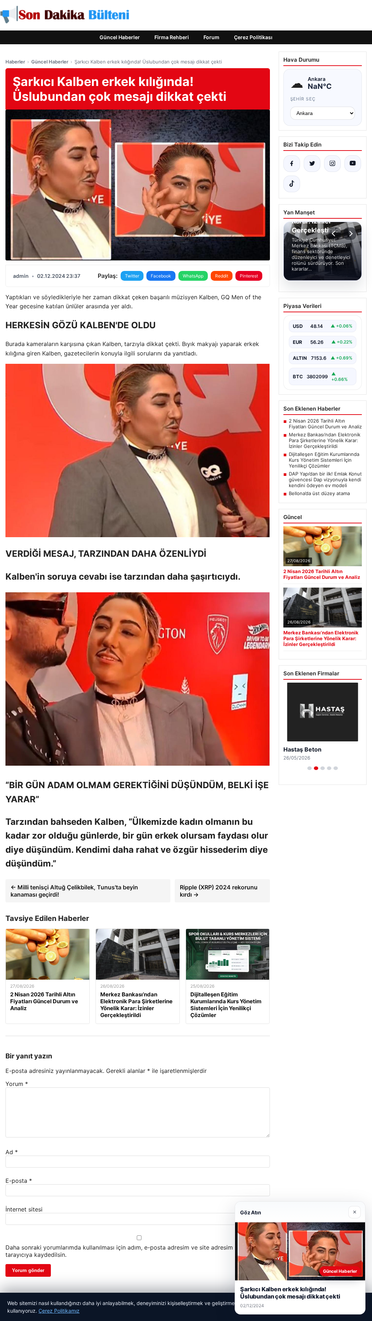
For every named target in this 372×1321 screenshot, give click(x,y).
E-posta (18, 1180)
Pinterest (249, 276)
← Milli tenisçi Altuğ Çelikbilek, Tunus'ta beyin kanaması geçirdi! (74, 891)
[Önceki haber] (334, 233)
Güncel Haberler (120, 37)
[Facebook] (291, 163)
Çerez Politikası (253, 37)
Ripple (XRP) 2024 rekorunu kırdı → (219, 891)
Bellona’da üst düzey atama (319, 493)
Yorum (16, 1083)
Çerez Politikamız (59, 1311)
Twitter (132, 276)
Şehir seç (303, 99)
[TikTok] (291, 184)
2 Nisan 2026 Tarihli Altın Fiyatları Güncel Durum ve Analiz (325, 423)
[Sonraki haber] (350, 233)
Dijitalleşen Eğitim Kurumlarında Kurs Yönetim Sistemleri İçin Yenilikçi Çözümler (324, 460)
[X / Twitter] (312, 163)
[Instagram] (332, 163)
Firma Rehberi (171, 37)
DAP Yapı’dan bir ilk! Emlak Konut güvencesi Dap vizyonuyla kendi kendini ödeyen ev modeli (325, 479)
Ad (11, 1152)
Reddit (221, 276)
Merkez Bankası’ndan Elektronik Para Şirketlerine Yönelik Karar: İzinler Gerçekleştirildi (324, 440)
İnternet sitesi (24, 1209)
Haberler (15, 62)
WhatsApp (193, 276)
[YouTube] (352, 163)
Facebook (161, 276)
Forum (211, 37)
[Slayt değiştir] (309, 768)
